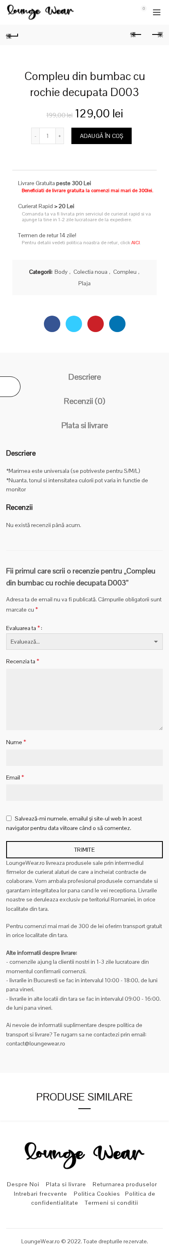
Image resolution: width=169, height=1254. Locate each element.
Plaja (84, 283)
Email (15, 777)
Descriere (85, 376)
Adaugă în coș (101, 136)
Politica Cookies (97, 1193)
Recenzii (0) (84, 401)
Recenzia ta (22, 661)
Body (61, 271)
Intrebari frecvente (40, 1193)
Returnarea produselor (125, 1184)
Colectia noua (90, 271)
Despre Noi (23, 1184)
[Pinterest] (95, 324)
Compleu (125, 271)
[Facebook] (52, 324)
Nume (16, 742)
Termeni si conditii (111, 1202)
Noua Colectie (123, 29)
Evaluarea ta (23, 628)
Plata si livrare (85, 425)
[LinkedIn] (117, 324)
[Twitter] (74, 324)
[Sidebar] (10, 386)
